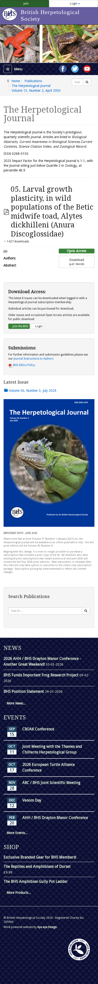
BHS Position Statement (24, 691)
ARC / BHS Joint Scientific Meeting (51, 782)
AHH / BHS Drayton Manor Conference (55, 817)
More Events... (17, 833)
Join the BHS (20, 326)
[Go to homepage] (10, 12)
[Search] (87, 82)
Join (26, 3)
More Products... (19, 892)
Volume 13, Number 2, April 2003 (36, 90)
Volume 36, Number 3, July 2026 (32, 390)
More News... (16, 703)
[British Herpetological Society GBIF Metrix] (79, 949)
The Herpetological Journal (31, 86)
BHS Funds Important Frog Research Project (41, 675)
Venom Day (31, 800)
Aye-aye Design (47, 927)
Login (73, 3)
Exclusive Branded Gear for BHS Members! (40, 857)
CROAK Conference (38, 729)
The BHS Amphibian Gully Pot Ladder (36, 881)
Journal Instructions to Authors (34, 358)
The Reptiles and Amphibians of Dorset (37, 866)
